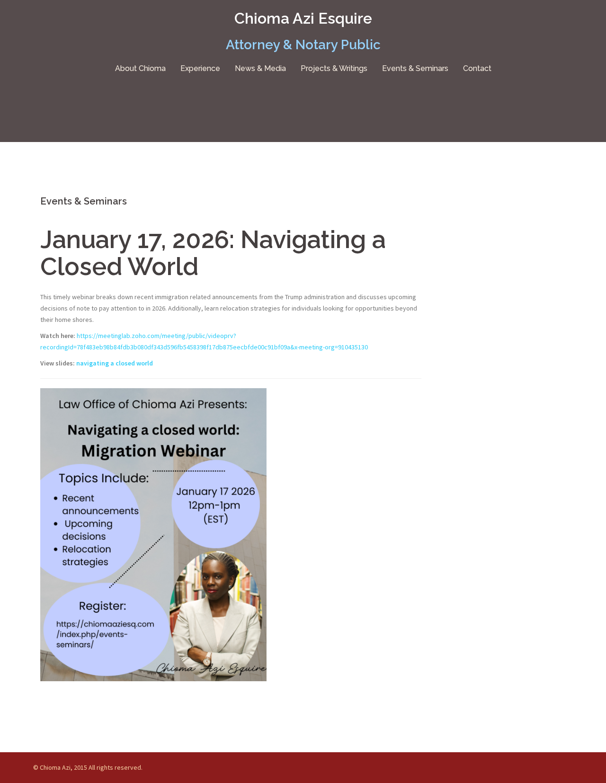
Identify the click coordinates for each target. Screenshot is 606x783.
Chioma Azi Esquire (303, 18)
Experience (200, 68)
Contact (477, 68)
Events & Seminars (415, 68)
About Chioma (140, 68)
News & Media (260, 68)
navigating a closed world (114, 363)
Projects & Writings (334, 68)
